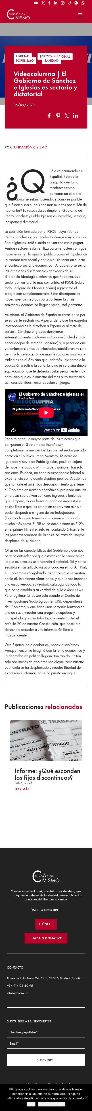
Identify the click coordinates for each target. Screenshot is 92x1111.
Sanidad (51, 60)
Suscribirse (46, 1060)
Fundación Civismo (30, 147)
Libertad (22, 56)
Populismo (25, 60)
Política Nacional (55, 56)
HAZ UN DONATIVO (47, 938)
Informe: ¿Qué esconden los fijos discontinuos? (47, 774)
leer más (22, 789)
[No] (86, 1097)
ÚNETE (47, 924)
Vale (31, 1104)
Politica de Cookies (52, 1104)
